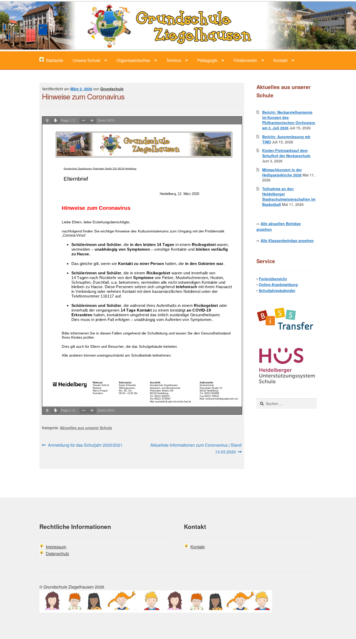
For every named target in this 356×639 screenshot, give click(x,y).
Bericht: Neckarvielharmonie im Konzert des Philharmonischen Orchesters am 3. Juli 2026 (288, 120)
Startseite (53, 60)
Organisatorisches (133, 60)
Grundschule (112, 88)
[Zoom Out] (84, 120)
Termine (173, 60)
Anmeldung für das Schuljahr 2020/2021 (85, 445)
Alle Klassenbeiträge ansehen (287, 240)
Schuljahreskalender (277, 290)
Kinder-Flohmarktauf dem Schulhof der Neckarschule (286, 153)
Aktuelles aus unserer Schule (86, 427)
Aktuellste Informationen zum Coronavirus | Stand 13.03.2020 (196, 448)
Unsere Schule (86, 60)
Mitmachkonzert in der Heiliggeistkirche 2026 (282, 172)
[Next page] (55, 120)
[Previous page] (47, 120)
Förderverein (245, 60)
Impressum (56, 547)
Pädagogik (207, 60)
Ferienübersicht (273, 278)
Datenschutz (57, 553)
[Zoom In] (92, 120)
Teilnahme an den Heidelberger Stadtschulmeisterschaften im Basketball (288, 196)
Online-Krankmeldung (278, 284)
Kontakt (280, 60)
